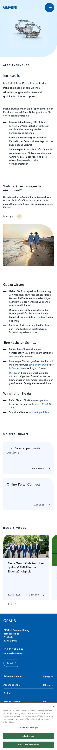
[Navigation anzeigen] (49, 7)
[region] (28, 726)
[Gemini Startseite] (10, 7)
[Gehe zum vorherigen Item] (4, 603)
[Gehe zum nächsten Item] (14, 604)
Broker (7, 693)
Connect (16, 368)
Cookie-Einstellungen (28, 728)
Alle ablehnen (29, 736)
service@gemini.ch (39, 412)
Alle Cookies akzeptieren (28, 744)
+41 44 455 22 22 (14, 649)
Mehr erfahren (32, 594)
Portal (10, 663)
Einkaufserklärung (38, 364)
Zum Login (8, 216)
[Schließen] (53, 706)
